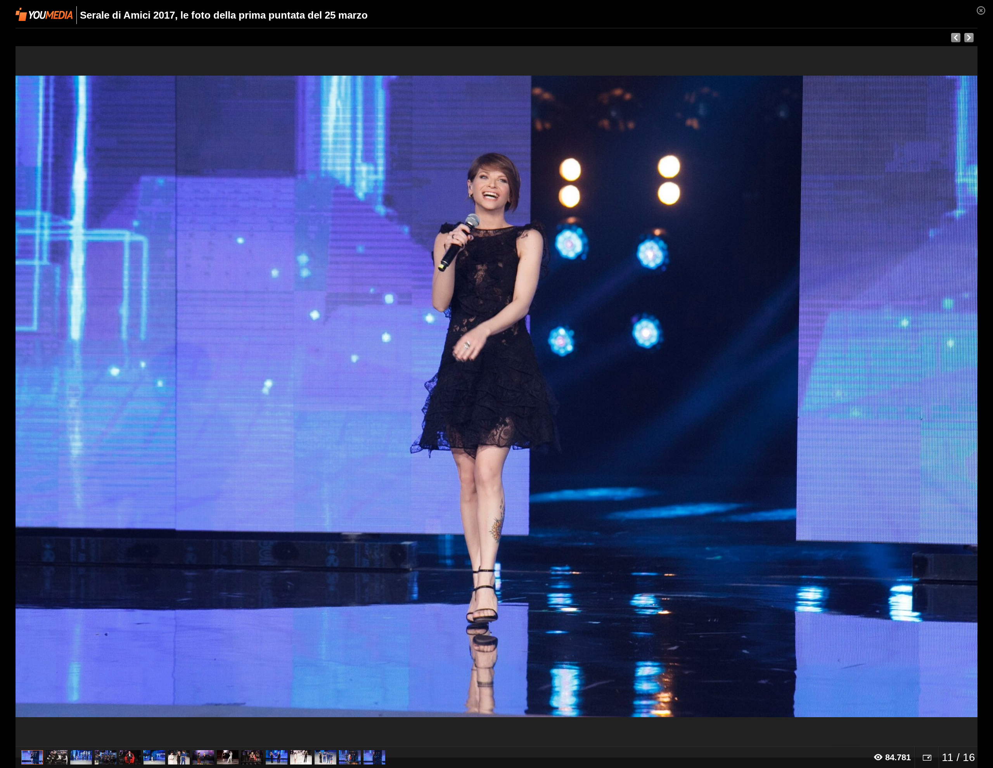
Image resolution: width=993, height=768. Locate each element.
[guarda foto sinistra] (112, 396)
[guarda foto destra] (592, 396)
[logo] (44, 14)
